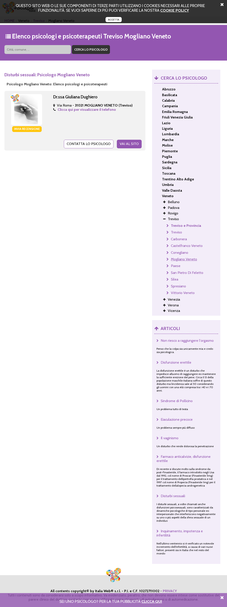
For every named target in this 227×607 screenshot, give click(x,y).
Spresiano (178, 286)
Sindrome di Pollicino (177, 401)
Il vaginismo (169, 438)
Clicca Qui (151, 601)
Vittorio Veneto (183, 293)
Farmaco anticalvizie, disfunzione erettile (184, 458)
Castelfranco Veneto (187, 246)
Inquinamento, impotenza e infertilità (180, 533)
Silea (174, 279)
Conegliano (179, 252)
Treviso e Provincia (186, 225)
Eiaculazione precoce (177, 419)
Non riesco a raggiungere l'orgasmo (187, 340)
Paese (175, 266)
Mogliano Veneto (184, 259)
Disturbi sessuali (173, 496)
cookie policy (174, 10)
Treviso (176, 232)
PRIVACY (170, 591)
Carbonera (179, 239)
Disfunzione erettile (176, 362)
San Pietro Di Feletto (187, 273)
